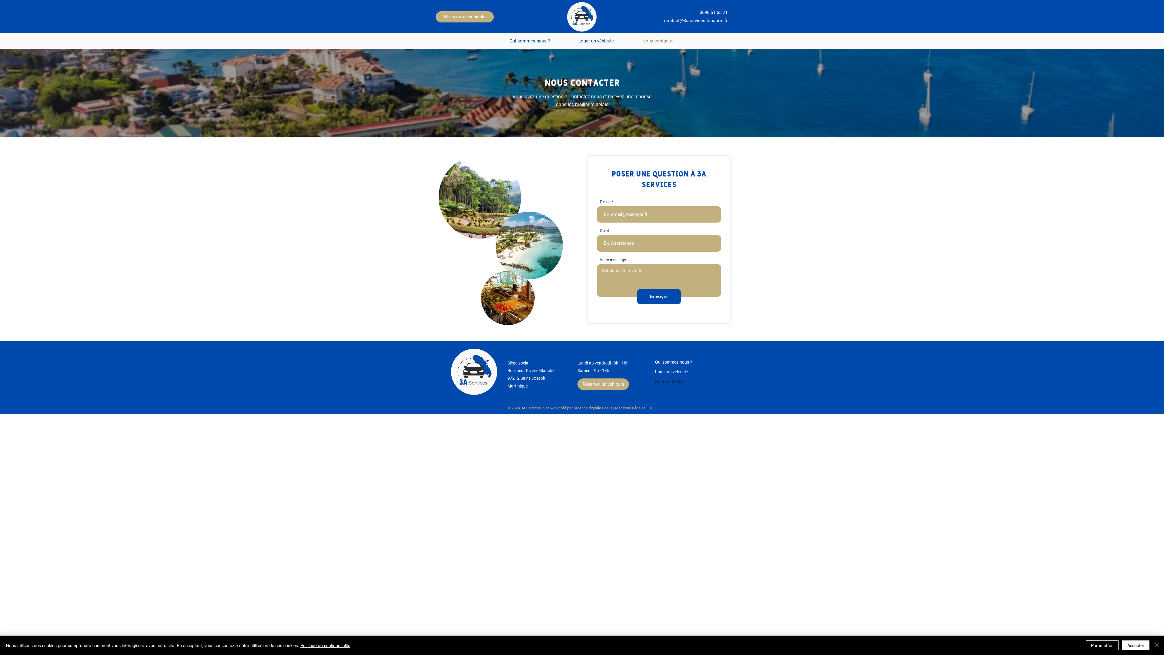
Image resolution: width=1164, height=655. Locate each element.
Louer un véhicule (671, 371)
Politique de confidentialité (325, 645)
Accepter (1135, 645)
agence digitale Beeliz (593, 408)
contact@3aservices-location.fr (696, 20)
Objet (604, 231)
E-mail (605, 202)
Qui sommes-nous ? (673, 362)
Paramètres (1102, 645)
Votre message (613, 260)
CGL (652, 408)
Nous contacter (669, 381)
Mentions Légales (630, 408)
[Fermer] (1156, 645)
